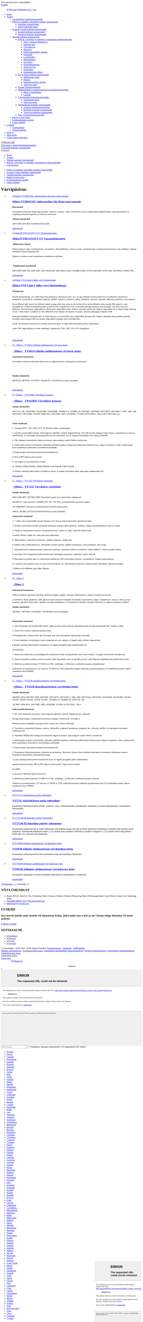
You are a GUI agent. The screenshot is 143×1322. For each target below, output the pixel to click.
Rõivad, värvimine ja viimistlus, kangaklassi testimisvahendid (45, 39)
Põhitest (26, 80)
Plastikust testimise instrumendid (32, 34)
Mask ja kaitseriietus (32, 92)
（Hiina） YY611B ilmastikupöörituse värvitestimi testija (45, 686)
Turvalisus (28, 62)
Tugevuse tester (30, 85)
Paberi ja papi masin (21, 117)
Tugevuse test (29, 67)
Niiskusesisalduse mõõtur (34, 82)
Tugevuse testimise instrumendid (37, 112)
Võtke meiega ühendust (17, 137)
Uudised (10, 125)
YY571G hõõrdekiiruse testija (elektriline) (36, 800)
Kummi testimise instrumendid (31, 32)
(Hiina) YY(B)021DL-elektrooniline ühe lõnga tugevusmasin (46, 201)
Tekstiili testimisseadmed (95, 951)
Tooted (10, 17)
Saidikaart (67, 948)
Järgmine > (9, 884)
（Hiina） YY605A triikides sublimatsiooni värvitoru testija (46, 351)
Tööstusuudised (19, 130)
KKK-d (10, 132)
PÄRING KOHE (9, 924)
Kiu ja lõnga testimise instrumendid (33, 75)
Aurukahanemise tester (33, 951)
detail (20, 228)
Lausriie (27, 95)
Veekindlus (28, 69)
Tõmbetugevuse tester (10, 953)
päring (15, 228)
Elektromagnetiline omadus (35, 52)
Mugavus (27, 49)
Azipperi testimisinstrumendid (36, 107)
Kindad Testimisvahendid (29, 87)
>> (15, 884)
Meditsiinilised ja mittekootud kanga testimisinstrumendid (43, 90)
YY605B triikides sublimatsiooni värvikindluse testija (42, 848)
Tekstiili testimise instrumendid (25, 37)
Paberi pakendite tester (28, 27)
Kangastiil (27, 54)
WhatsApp (18, 961)
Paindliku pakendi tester (28, 24)
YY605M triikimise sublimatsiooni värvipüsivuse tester (43, 869)
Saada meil (6, 958)
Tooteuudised (18, 127)
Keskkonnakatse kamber (23, 120)
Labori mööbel (18, 122)
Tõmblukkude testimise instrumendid (34, 105)
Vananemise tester (31, 100)
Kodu (9, 14)
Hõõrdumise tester (31, 77)
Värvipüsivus (29, 47)
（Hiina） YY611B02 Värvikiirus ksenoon (36, 400)
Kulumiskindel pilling (33, 72)
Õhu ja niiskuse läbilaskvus (35, 42)
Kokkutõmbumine (31, 64)
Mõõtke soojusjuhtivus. (11, 951)
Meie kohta (12, 135)
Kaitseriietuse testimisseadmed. (120, 951)
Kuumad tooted (54, 948)
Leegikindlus (29, 57)
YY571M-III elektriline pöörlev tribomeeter (37, 823)
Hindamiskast (29, 59)
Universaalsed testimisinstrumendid (33, 97)
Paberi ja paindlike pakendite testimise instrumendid (35, 22)
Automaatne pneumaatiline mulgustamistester (63, 951)
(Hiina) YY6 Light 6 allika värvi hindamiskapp (39, 285)
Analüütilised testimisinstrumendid (27, 19)
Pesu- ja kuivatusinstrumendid (31, 115)
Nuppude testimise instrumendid (37, 110)
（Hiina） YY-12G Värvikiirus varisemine (36, 486)
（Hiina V (18, 584)
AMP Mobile (79, 948)
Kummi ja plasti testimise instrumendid (29, 29)
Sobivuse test (29, 44)
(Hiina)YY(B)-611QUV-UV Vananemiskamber (38, 238)
